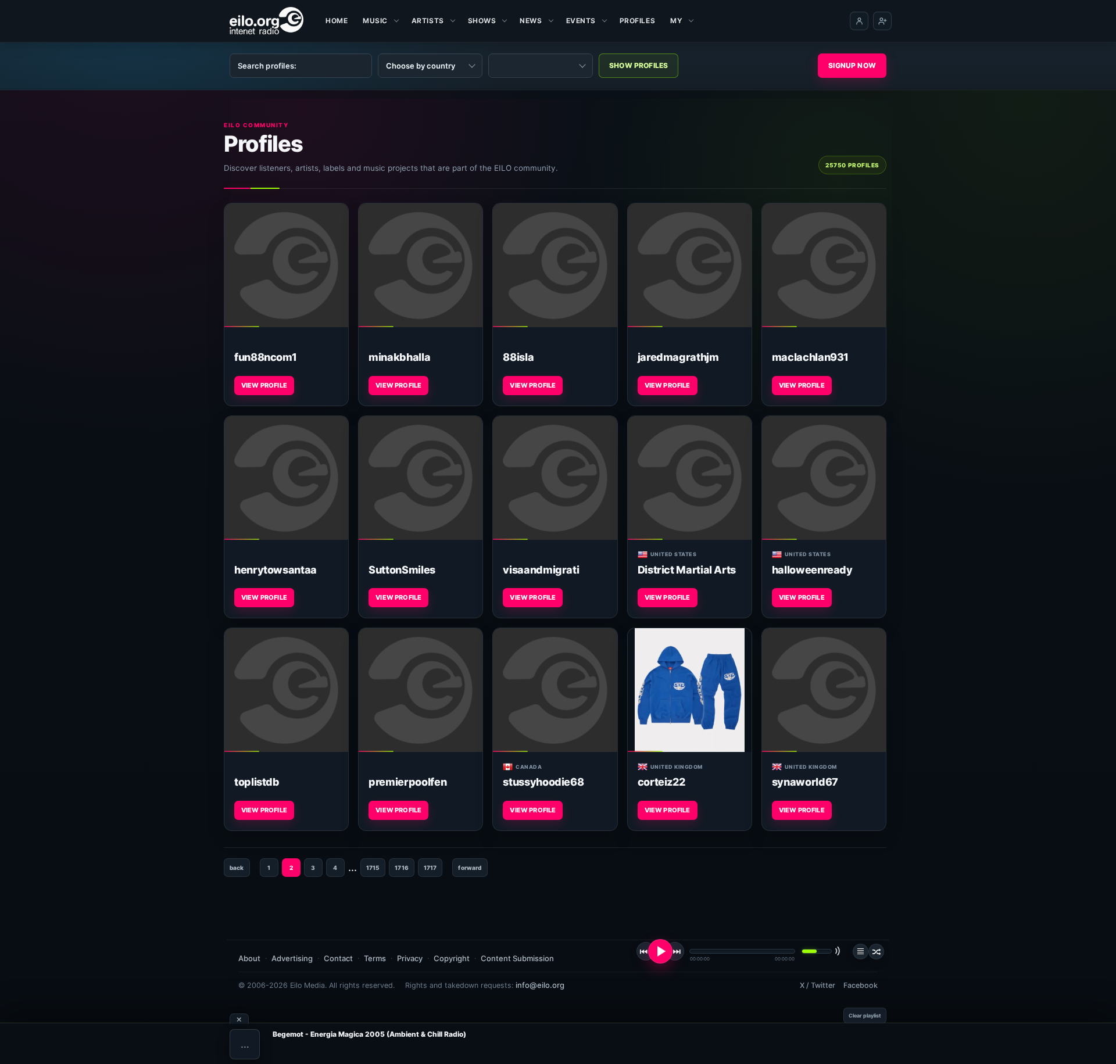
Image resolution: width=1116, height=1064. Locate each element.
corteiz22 (661, 782)
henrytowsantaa (275, 570)
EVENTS (581, 20)
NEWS (531, 20)
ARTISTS (428, 20)
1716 (402, 867)
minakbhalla (399, 357)
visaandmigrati (541, 570)
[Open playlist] (860, 951)
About (249, 958)
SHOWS (482, 20)
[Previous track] (645, 951)
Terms (375, 958)
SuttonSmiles (402, 570)
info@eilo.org (540, 985)
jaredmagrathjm (678, 357)
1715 (373, 867)
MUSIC (375, 20)
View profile (264, 385)
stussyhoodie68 (543, 782)
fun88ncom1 (265, 357)
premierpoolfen (407, 782)
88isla (518, 357)
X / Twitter (817, 985)
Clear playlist (865, 1015)
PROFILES (637, 20)
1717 (430, 867)
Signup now (852, 65)
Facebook (860, 985)
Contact (338, 958)
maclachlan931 (810, 357)
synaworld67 (805, 782)
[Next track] (675, 951)
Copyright (452, 958)
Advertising (292, 958)
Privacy (410, 958)
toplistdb (257, 782)
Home (337, 20)
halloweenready (812, 570)
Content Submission (517, 958)
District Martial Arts (687, 570)
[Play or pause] (660, 951)
